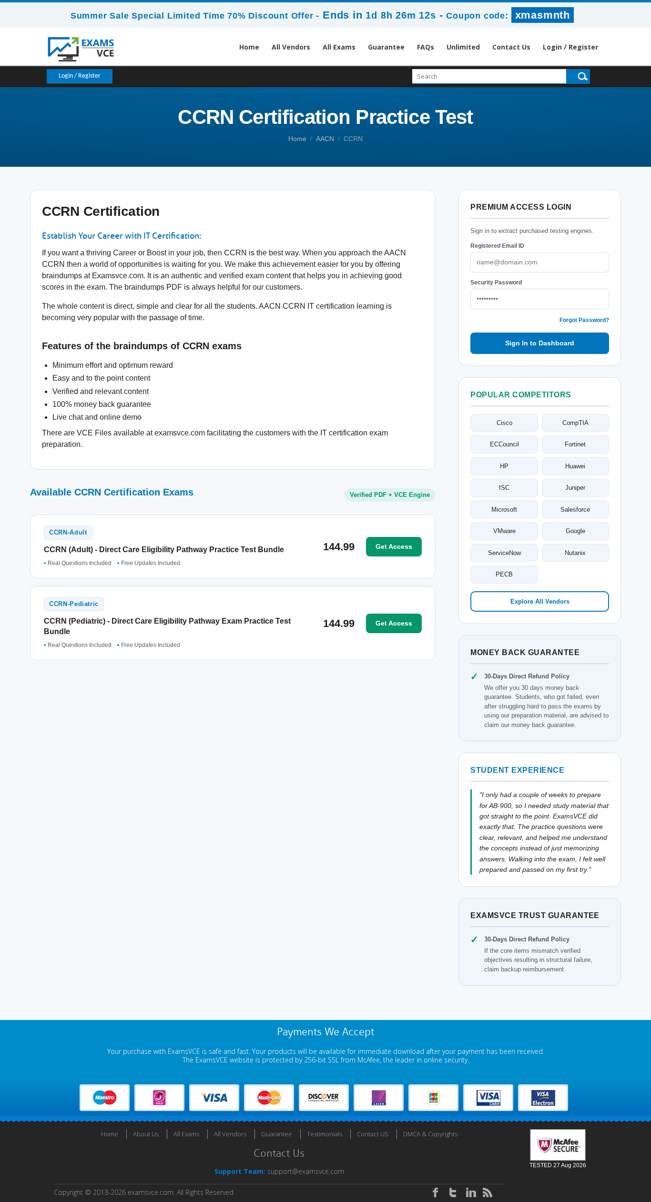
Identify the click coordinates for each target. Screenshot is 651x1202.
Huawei (575, 466)
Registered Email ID (497, 245)
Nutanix (575, 552)
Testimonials (324, 1134)
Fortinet (575, 444)
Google (575, 531)
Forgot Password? (584, 320)
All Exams (339, 46)
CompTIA (575, 422)
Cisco (504, 422)
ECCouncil (504, 444)
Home (249, 46)
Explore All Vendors (540, 601)
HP (504, 466)
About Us (146, 1134)
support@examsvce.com (305, 1171)
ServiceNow (504, 552)
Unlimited (463, 46)
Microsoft (504, 509)
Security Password (496, 282)
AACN (325, 138)
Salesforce (575, 509)
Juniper (575, 487)
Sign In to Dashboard (539, 343)
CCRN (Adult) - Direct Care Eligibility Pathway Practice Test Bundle (164, 549)
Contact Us (511, 46)
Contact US (372, 1134)
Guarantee (386, 46)
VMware (504, 531)
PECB (504, 574)
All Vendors (291, 46)
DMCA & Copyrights (430, 1134)
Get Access (394, 546)
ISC (504, 487)
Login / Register (570, 46)
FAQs (425, 46)
